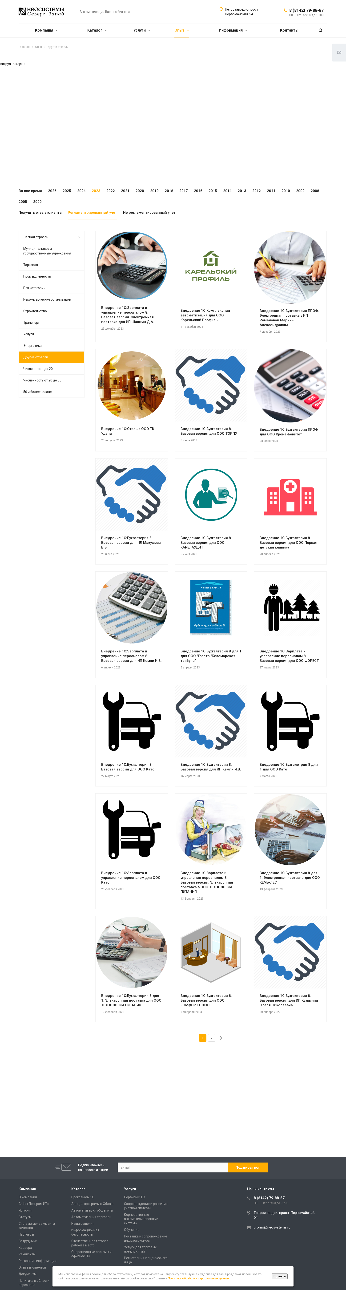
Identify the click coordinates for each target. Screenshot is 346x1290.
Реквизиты (27, 1254)
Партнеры (26, 1234)
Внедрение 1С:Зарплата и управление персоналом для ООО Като (131, 878)
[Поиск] (320, 30)
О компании (28, 1197)
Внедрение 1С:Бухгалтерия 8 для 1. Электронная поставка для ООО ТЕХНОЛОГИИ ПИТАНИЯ (131, 1000)
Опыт (179, 30)
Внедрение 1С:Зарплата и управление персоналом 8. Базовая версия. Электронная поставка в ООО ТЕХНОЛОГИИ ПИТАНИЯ (207, 882)
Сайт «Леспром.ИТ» (34, 1204)
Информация (231, 30)
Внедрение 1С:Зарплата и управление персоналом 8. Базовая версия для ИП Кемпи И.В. (131, 656)
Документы (27, 1274)
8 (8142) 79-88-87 (306, 10)
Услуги (140, 30)
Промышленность (37, 276)
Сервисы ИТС (134, 1197)
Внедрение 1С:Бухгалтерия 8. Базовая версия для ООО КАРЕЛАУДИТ (206, 542)
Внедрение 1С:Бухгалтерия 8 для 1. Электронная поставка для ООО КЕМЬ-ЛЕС (290, 878)
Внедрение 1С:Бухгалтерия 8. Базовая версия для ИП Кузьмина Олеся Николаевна (289, 1000)
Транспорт (31, 322)
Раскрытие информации (37, 1261)
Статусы (25, 1217)
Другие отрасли (35, 357)
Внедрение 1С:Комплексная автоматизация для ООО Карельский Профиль (205, 315)
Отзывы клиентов (32, 1267)
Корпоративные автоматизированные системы (141, 1219)
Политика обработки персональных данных (198, 1278)
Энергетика (32, 346)
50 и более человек (38, 392)
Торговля (30, 265)
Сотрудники (28, 1241)
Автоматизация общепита (92, 1210)
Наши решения (82, 1223)
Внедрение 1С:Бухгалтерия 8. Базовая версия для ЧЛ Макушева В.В (131, 542)
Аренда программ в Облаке (92, 1204)
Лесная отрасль (35, 237)
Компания (44, 30)
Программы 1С (82, 1197)
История (25, 1210)
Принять (280, 1276)
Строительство (35, 311)
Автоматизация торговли (91, 1217)
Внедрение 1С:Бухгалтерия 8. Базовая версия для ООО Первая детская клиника (288, 542)
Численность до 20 (38, 369)
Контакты (289, 30)
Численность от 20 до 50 (42, 380)
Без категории (34, 288)
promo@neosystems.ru (272, 1227)
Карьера (25, 1247)
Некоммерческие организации (47, 299)
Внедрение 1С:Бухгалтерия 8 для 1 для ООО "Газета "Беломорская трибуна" (211, 656)
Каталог (95, 30)
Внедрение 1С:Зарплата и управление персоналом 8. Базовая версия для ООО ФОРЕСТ (289, 656)
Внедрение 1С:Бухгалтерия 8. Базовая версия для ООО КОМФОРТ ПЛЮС (206, 1000)
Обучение (131, 1230)
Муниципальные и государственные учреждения (47, 251)
